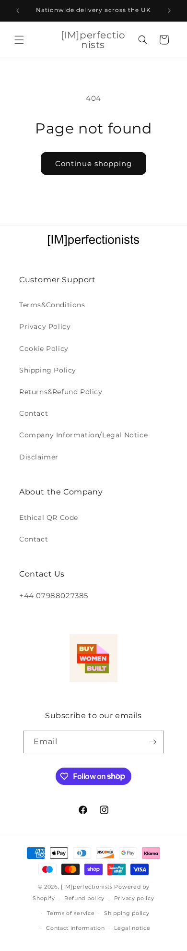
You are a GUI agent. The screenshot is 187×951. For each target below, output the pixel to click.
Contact (33, 413)
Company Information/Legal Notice (83, 435)
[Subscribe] (153, 742)
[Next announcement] (169, 10)
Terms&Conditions (52, 305)
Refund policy (84, 898)
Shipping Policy (47, 370)
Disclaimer (38, 457)
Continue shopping (93, 163)
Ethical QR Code (48, 517)
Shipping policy (127, 913)
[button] (19, 39)
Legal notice (132, 928)
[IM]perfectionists (87, 886)
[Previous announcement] (17, 10)
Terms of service (70, 913)
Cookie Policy (44, 348)
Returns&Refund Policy (61, 391)
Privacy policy (134, 898)
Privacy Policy (44, 326)
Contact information (75, 928)
